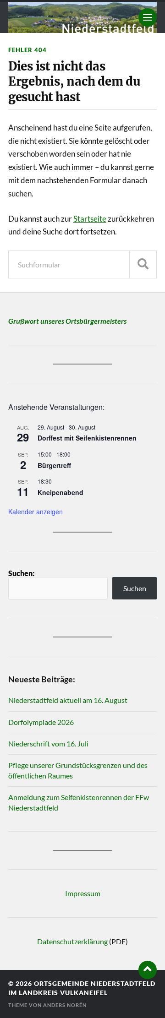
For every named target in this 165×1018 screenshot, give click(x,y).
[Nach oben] (147, 970)
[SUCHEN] (143, 264)
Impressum (82, 893)
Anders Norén (65, 1005)
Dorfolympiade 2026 (41, 722)
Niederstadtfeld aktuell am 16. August (67, 700)
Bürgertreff (54, 465)
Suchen (134, 588)
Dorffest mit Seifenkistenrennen (87, 437)
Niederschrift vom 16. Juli (48, 743)
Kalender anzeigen (35, 511)
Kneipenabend (60, 492)
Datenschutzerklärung (72, 941)
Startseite (89, 218)
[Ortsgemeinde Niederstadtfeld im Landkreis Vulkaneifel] (82, 17)
